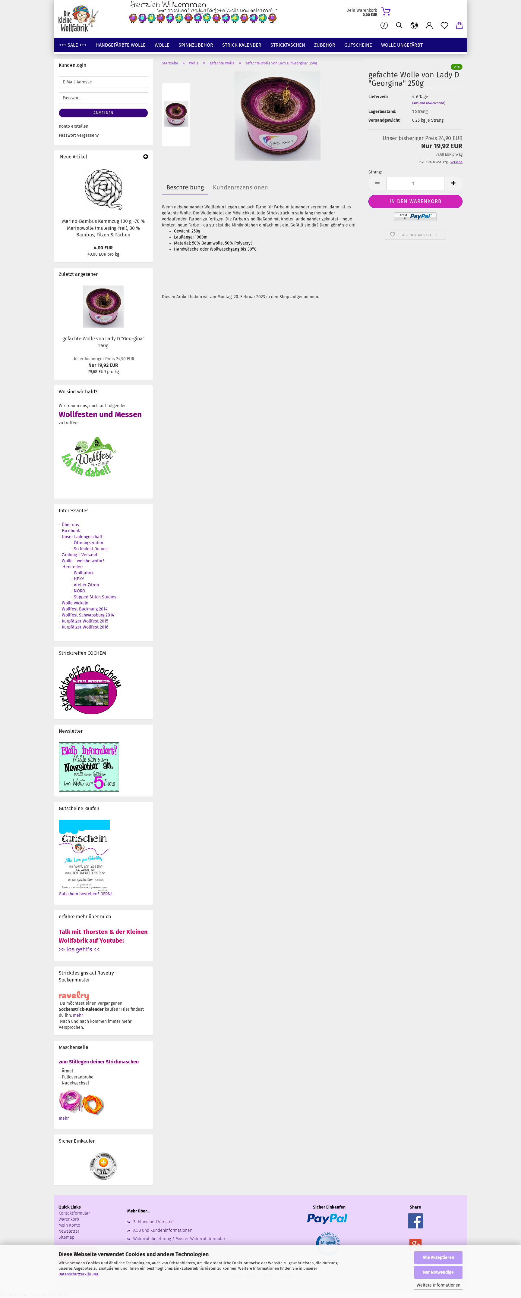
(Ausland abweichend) (428, 103)
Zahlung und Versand (153, 1222)
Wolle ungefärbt (402, 45)
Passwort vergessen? (79, 135)
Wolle (162, 45)
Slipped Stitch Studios (95, 597)
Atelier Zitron (86, 585)
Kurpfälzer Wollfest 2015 (85, 621)
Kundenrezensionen (240, 187)
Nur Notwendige (438, 1272)
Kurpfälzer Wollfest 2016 (85, 627)
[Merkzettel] (444, 25)
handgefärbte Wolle (121, 45)
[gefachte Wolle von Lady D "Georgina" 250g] (278, 115)
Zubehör (324, 45)
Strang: (375, 172)
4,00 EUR (103, 248)
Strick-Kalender (241, 45)
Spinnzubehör (195, 45)
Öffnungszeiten (88, 542)
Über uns (70, 524)
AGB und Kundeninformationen (162, 1230)
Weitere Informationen (438, 1285)
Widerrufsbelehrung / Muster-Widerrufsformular (179, 1238)
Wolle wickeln (75, 603)
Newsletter (68, 1231)
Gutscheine (358, 45)
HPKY (79, 579)
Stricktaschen (287, 45)
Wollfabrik (83, 573)
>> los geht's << (79, 949)
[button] (414, 25)
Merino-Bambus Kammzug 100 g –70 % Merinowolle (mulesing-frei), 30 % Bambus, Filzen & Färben (103, 228)
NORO (79, 591)
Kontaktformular (74, 1213)
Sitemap (66, 1237)
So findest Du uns (91, 548)
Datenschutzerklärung (78, 1274)
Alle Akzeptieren (438, 1257)
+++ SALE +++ (73, 45)
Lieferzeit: (378, 96)
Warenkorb (68, 1219)
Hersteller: (72, 566)
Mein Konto (69, 1225)
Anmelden (103, 113)
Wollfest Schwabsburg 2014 (88, 615)
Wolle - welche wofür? (83, 560)
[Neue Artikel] (145, 157)
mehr (78, 1015)
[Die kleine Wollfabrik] (80, 19)
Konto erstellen (73, 126)
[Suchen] (399, 25)
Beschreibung (185, 187)
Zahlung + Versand (79, 554)
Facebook (71, 530)
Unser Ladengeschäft (82, 536)
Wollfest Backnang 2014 (84, 609)
